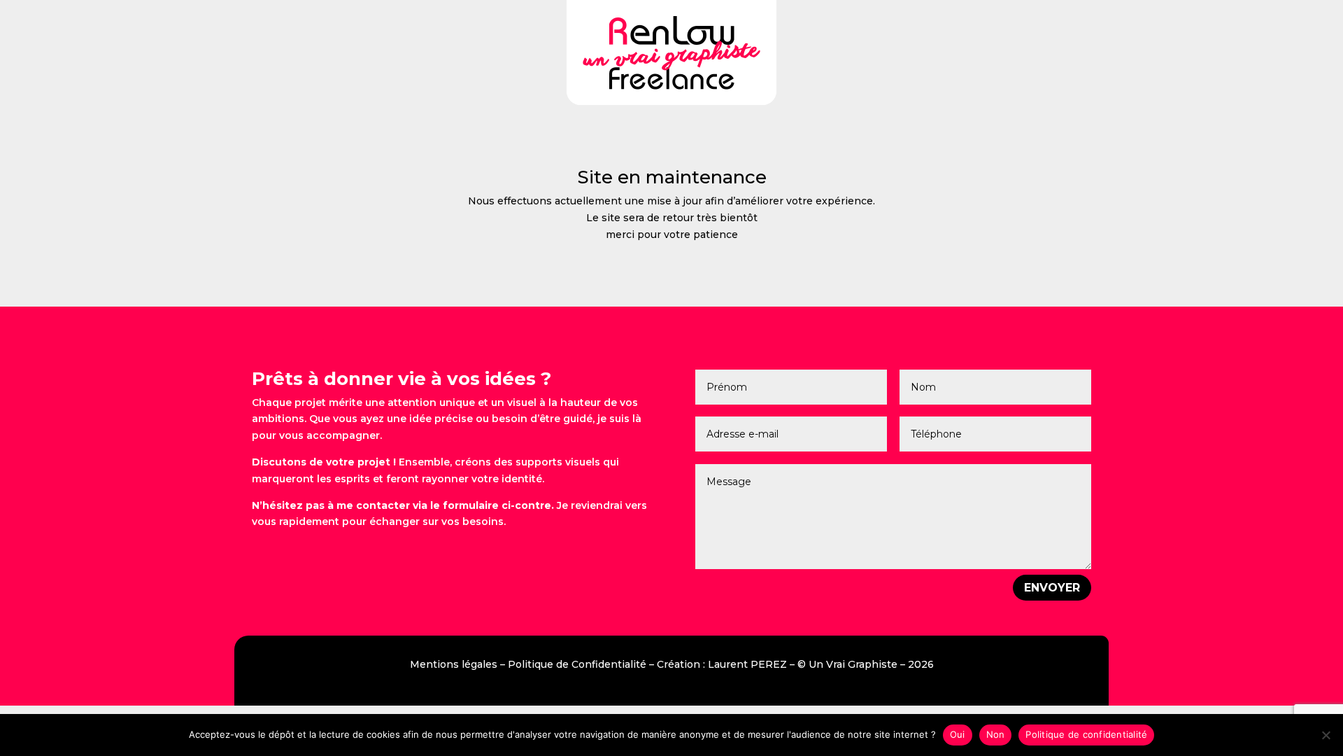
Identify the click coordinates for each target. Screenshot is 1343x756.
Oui (957, 734)
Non (995, 734)
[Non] (1326, 735)
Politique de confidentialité (1086, 734)
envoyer (1052, 587)
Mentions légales (453, 664)
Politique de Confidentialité (577, 664)
